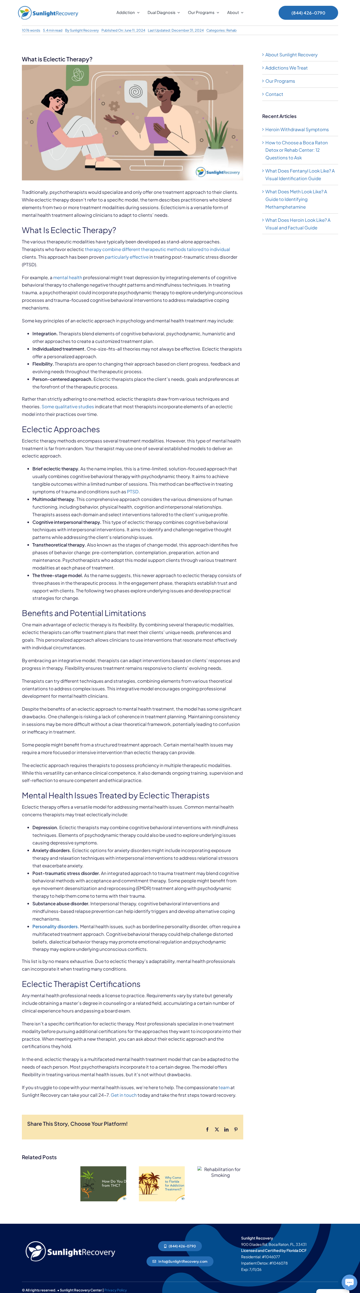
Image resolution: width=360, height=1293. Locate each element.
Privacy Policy (115, 1290)
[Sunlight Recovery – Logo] (48, 6)
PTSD (133, 491)
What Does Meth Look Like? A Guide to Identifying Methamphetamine (296, 199)
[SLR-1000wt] (70, 1240)
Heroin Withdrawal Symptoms (297, 129)
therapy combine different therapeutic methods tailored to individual (157, 249)
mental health (67, 277)
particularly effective (127, 257)
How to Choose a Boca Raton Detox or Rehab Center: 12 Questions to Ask (296, 150)
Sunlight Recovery (84, 30)
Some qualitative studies (68, 406)
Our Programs (280, 81)
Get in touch (124, 1095)
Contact (274, 94)
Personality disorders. (55, 926)
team (224, 1087)
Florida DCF (296, 1250)
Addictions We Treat (286, 68)
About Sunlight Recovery (291, 54)
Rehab (231, 30)
